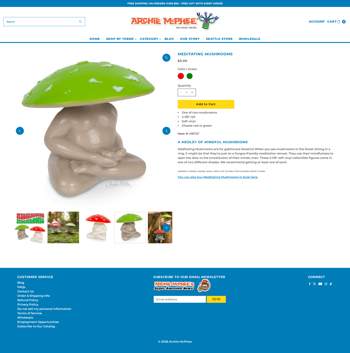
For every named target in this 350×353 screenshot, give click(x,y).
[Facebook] (309, 284)
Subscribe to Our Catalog (36, 326)
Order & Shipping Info (33, 296)
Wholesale (249, 39)
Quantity (184, 85)
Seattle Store (219, 39)
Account (317, 21)
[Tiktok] (331, 284)
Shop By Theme (120, 39)
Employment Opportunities (38, 322)
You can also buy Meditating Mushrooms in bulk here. (218, 177)
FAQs (21, 287)
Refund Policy (27, 300)
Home (95, 39)
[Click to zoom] (166, 58)
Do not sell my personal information (44, 309)
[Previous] (20, 131)
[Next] (166, 131)
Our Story (190, 39)
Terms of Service (29, 313)
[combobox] (44, 21)
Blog (169, 39)
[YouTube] (320, 284)
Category (149, 39)
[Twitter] (314, 284)
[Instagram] (326, 284)
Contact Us (25, 291)
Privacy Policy (27, 304)
